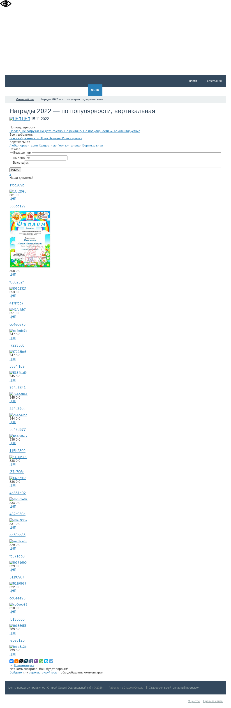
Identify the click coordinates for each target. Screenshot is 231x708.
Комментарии (24, 665)
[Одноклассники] (16, 661)
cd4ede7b (17, 324)
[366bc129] (30, 267)
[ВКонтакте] (11, 661)
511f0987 (16, 577)
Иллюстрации (72, 138)
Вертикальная (94, 145)
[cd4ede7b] (18, 330)
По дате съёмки (52, 131)
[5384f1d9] (18, 372)
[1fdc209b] (17, 191)
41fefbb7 (16, 303)
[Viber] (36, 661)
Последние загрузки (24, 131)
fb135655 (17, 619)
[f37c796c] (17, 478)
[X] (21, 661)
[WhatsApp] (41, 661)
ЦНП (26, 119)
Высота (18, 162)
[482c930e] (18, 520)
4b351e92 (17, 493)
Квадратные (48, 145)
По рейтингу (73, 131)
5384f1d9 (17, 366)
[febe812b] (18, 646)
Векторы (55, 138)
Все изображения (24, 138)
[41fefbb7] (17, 309)
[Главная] (9, 99)
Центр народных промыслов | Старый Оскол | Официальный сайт (50, 687)
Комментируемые (127, 131)
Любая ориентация (24, 145)
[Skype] (46, 661)
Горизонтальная (70, 145)
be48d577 (17, 429)
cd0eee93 (17, 598)
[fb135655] (18, 625)
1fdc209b (16, 185)
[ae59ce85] (18, 541)
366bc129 (17, 206)
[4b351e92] (18, 499)
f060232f (16, 282)
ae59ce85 (17, 535)
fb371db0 (17, 556)
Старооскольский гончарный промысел (174, 687)
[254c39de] (18, 415)
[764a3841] (18, 394)
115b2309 (17, 451)
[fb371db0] (18, 562)
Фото (44, 138)
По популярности (98, 131)
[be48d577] (18, 436)
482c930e (17, 514)
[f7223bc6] (17, 351)
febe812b (17, 640)
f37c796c (16, 472)
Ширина (19, 158)
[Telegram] (51, 661)
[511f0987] (17, 583)
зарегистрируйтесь (43, 672)
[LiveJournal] (26, 661)
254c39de (17, 408)
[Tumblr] (31, 661)
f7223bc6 (16, 345)
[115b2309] (18, 457)
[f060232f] (17, 288)
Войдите (15, 672)
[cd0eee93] (18, 604)
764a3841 (17, 387)
